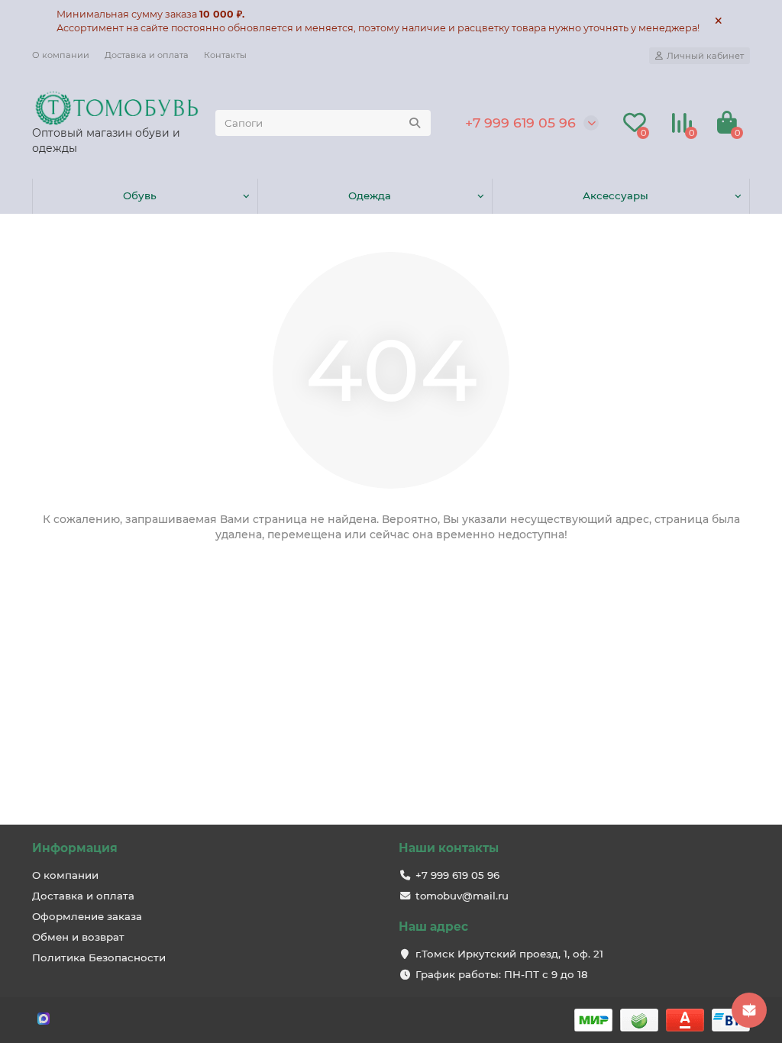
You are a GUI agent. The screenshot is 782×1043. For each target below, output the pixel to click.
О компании (60, 55)
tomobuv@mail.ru (462, 896)
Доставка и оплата (147, 55)
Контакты (225, 55)
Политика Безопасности (99, 957)
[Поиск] (414, 123)
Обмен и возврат (78, 937)
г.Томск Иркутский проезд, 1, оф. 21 (509, 954)
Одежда (369, 195)
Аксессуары (615, 195)
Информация (75, 848)
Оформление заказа (87, 916)
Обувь (140, 195)
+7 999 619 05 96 (520, 123)
